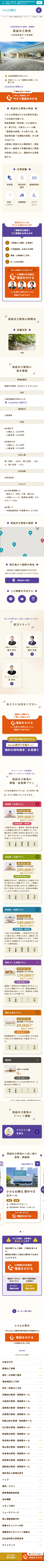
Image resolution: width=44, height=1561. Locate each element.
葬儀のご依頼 (8, 1368)
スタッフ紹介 (8, 1505)
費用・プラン (8, 1486)
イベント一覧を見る (23, 1131)
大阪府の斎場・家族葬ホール (16, 1401)
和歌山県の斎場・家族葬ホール (17, 1420)
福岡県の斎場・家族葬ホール (16, 1466)
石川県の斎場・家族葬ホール (16, 1427)
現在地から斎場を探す (12, 1473)
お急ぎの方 (7, 1361)
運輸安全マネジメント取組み (16, 1531)
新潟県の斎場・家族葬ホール (16, 1433)
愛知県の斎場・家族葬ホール (16, 1460)
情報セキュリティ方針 (12, 1525)
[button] (20, 1231)
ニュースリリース (10, 1512)
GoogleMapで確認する (14, 86)
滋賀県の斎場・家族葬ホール (16, 1407)
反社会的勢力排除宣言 (12, 1538)
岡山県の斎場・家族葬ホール (16, 1446)
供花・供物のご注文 (11, 1387)
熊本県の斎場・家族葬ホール (16, 1440)
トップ (5, 1479)
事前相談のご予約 (10, 1381)
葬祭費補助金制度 (10, 1492)
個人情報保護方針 (10, 1518)
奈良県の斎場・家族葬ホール (16, 1453)
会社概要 (6, 1499)
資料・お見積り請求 (11, 1374)
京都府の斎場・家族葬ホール (16, 1394)
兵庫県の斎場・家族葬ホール (16, 1414)
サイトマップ (8, 1545)
